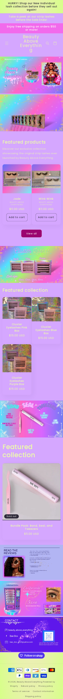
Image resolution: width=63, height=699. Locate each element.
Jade (16, 198)
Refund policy (28, 686)
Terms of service (21, 691)
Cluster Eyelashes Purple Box (17, 381)
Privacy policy (45, 686)
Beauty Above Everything (30, 681)
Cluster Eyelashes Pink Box (16, 327)
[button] (6, 43)
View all (31, 233)
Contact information (43, 691)
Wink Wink (46, 198)
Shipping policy (33, 696)
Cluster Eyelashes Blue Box (46, 330)
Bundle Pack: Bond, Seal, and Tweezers (32, 527)
